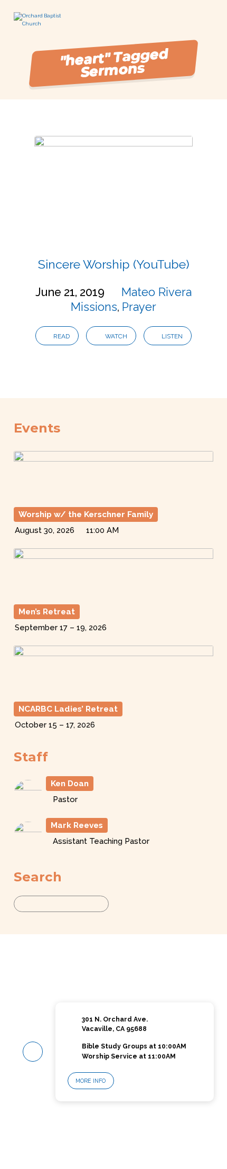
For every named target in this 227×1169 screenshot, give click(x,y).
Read (61, 336)
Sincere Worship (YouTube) (114, 264)
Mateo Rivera (156, 292)
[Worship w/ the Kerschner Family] (113, 496)
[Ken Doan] (28, 804)
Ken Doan (70, 783)
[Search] (118, 904)
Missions (94, 307)
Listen (171, 336)
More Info (90, 1081)
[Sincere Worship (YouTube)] (113, 234)
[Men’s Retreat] (113, 593)
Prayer (139, 307)
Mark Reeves (77, 825)
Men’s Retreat (46, 611)
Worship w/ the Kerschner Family (85, 514)
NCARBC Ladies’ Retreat (68, 709)
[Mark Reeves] (28, 845)
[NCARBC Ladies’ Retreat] (113, 691)
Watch (115, 336)
